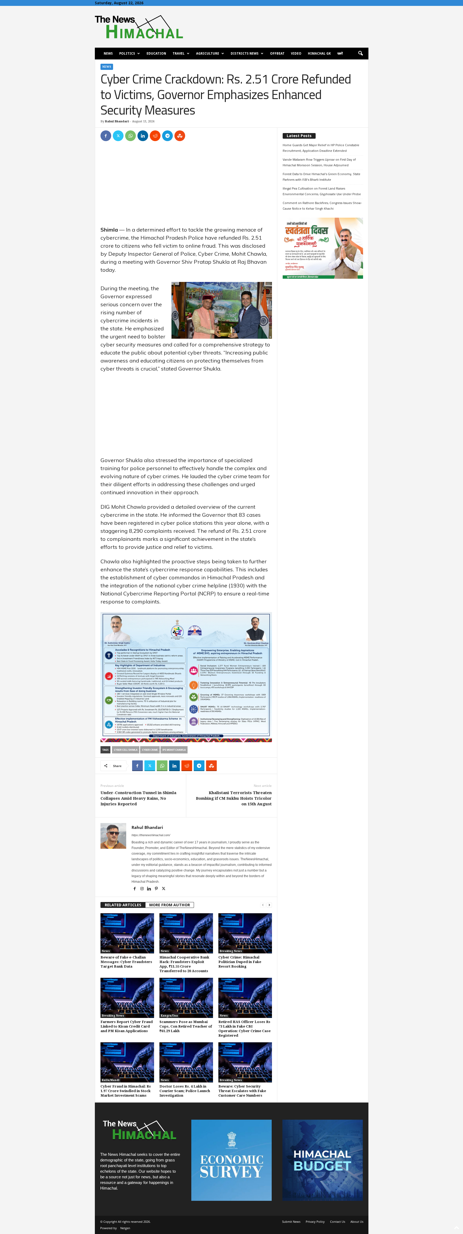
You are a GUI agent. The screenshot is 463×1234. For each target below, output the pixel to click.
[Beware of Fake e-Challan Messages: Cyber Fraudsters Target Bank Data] (127, 933)
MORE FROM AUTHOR (169, 905)
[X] (118, 135)
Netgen (125, 1228)
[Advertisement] (186, 186)
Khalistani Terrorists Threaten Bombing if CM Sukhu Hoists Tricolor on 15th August (234, 798)
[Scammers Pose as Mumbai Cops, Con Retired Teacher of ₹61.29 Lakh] (186, 998)
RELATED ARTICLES (123, 905)
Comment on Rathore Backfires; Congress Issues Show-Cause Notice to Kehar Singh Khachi (322, 205)
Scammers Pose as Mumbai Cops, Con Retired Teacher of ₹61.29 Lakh (185, 1026)
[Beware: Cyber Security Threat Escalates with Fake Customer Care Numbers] (245, 1062)
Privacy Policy (315, 1222)
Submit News (291, 1222)
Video (296, 53)
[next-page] (269, 905)
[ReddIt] (155, 135)
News (108, 53)
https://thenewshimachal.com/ (151, 835)
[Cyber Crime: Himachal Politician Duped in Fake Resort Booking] (245, 933)
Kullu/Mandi (111, 1080)
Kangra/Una (169, 1015)
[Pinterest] (156, 889)
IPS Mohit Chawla (174, 750)
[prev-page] (263, 905)
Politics (127, 53)
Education (156, 53)
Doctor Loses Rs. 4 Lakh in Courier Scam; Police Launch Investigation (184, 1090)
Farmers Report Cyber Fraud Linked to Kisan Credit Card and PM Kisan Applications (126, 1026)
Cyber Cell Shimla (125, 750)
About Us (356, 1222)
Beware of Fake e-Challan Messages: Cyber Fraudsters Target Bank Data (126, 961)
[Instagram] (142, 889)
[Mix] (179, 135)
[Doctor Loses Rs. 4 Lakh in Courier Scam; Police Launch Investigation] (186, 1062)
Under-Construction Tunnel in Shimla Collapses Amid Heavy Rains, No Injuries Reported (138, 798)
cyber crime (150, 750)
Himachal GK (319, 53)
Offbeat (277, 53)
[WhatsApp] (130, 135)
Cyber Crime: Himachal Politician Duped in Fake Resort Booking (239, 961)
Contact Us (337, 1222)
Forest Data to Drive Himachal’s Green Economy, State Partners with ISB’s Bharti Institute (321, 176)
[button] (360, 53)
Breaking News (231, 951)
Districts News (245, 53)
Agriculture (207, 53)
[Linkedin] (142, 135)
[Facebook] (105, 135)
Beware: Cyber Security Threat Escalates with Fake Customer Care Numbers (242, 1090)
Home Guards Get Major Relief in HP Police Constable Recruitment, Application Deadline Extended (321, 147)
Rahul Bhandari (117, 121)
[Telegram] (167, 135)
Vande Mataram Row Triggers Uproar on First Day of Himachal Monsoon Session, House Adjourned (319, 162)
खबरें (340, 53)
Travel (179, 53)
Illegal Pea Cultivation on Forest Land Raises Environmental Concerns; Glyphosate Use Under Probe (322, 191)
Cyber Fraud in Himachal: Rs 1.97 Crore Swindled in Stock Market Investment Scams (125, 1090)
